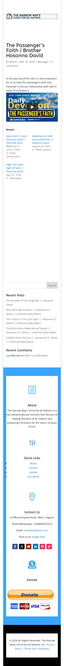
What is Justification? (36, 355)
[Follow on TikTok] (49, 546)
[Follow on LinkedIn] (35, 546)
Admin (13, 61)
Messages (43, 61)
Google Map (38, 536)
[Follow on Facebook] (15, 546)
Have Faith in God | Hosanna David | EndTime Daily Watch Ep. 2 (17, 141)
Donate (33, 472)
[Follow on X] (22, 546)
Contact (33, 467)
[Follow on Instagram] (42, 546)
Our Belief (33, 476)
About (33, 463)
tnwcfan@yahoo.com (36, 530)
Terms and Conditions (36, 648)
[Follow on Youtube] (28, 546)
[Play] (32, 107)
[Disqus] (32, 227)
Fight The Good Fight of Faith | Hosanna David (14, 168)
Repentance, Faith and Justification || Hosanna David (43, 139)
